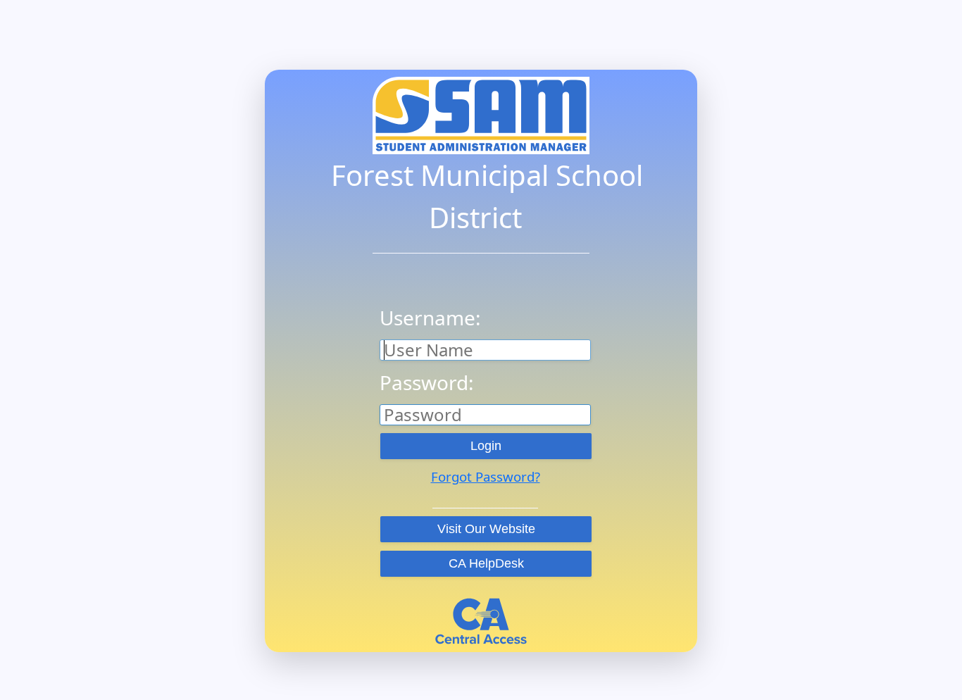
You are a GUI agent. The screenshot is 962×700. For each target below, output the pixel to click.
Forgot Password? (485, 476)
